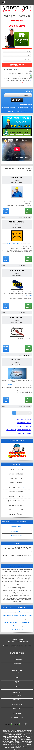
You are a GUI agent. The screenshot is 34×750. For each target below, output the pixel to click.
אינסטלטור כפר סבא (9, 739)
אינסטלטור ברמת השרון (16, 505)
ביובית (17, 552)
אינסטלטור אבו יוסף (16, 222)
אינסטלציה (10, 552)
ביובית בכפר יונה (11, 430)
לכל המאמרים (5, 521)
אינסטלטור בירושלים (16, 469)
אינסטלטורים (28, 295)
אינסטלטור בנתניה (16, 483)
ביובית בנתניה (17, 699)
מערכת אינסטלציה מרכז (24, 430)
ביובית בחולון (17, 713)
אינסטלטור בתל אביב (16, 492)
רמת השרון (22, 217)
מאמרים (17, 673)
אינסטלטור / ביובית (14, 747)
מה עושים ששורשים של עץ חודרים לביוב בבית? (17, 646)
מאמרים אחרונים (17, 653)
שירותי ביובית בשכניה (18, 619)
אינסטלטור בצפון (18, 742)
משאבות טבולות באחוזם (14, 626)
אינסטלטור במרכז (25, 744)
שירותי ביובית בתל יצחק (19, 615)
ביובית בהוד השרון (16, 536)
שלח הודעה (17, 65)
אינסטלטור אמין (16, 178)
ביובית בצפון (8, 742)
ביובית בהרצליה (16, 531)
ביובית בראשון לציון (17, 717)
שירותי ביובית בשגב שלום (11, 108)
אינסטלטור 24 (16, 360)
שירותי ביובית (23, 548)
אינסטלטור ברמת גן (15, 487)
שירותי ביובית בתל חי (26, 108)
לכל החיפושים (5, 607)
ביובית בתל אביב (17, 695)
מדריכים (17, 677)
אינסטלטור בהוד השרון (16, 501)
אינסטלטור (10, 385)
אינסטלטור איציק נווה (16, 271)
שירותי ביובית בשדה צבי (16, 622)
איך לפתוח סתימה (17, 664)
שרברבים (11, 555)
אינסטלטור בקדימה (15, 514)
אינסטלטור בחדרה (13, 736)
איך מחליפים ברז (17, 659)
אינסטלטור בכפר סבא (16, 474)
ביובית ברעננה (17, 708)
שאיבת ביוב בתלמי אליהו (24, 423)
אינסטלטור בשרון (19, 738)
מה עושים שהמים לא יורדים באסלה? (17, 641)
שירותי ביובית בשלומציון (23, 612)
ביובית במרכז (14, 744)
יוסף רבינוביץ (17, 7)
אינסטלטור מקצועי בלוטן (24, 419)
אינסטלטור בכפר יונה (16, 509)
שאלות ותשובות (17, 639)
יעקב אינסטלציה (16, 318)
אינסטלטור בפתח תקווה (13, 243)
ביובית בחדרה (16, 527)
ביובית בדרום (15, 746)
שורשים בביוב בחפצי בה (13, 111)
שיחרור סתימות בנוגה (24, 433)
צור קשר (17, 682)
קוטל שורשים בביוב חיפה (23, 426)
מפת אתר (17, 686)
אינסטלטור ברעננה (16, 478)
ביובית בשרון (8, 738)
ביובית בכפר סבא (26, 741)
